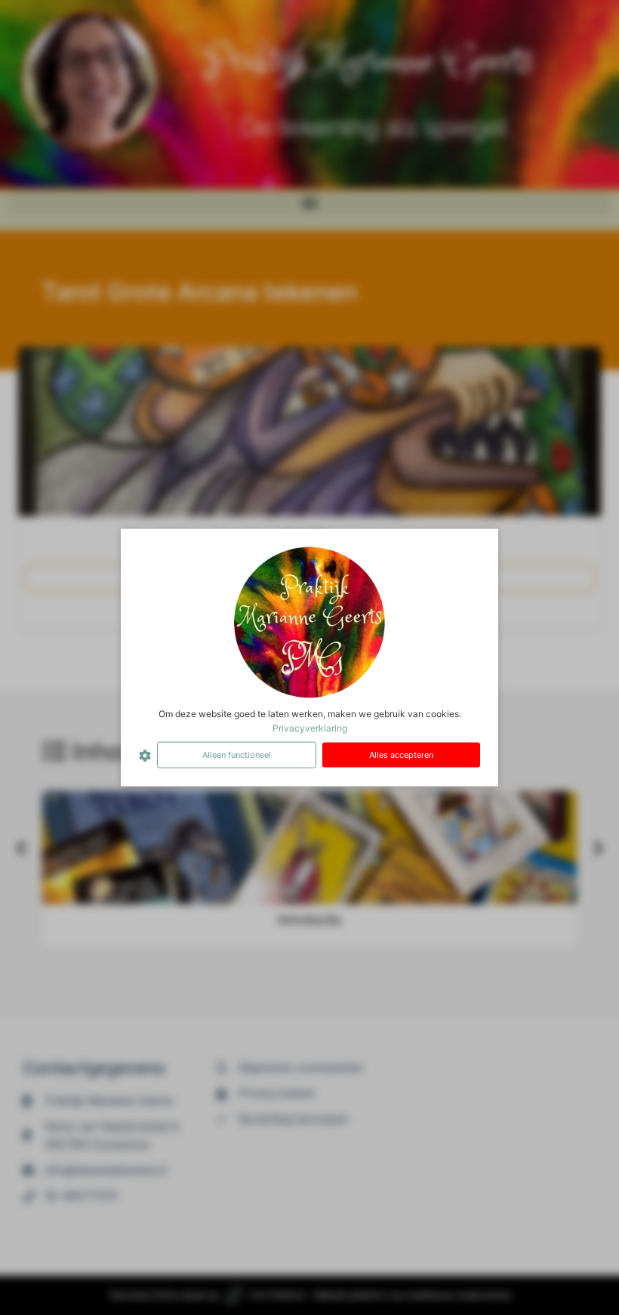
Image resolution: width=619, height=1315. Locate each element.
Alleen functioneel (236, 755)
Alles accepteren (401, 755)
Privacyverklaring (310, 728)
